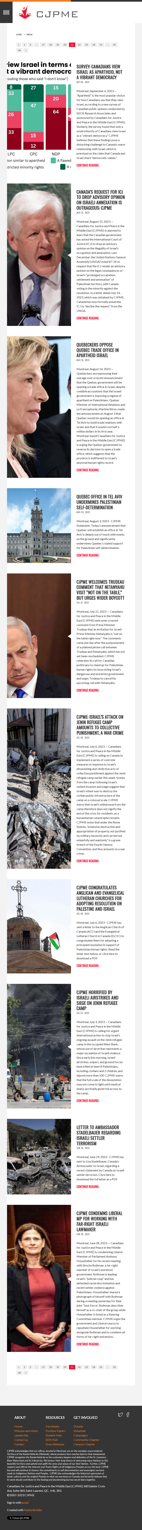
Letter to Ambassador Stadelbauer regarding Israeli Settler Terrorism (99, 1135)
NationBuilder (33, 1510)
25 (101, 44)
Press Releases (55, 1444)
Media (30, 34)
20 (65, 44)
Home (19, 34)
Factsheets (53, 1426)
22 (79, 44)
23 (86, 44)
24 (93, 44)
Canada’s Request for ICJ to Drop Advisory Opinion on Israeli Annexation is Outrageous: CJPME (101, 199)
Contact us (21, 1439)
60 (19, 50)
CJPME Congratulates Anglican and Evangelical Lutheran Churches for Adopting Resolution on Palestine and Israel (100, 898)
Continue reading (88, 165)
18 (50, 44)
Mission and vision (26, 1431)
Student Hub (54, 1435)
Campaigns (81, 1435)
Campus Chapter (84, 1444)
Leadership (21, 1435)
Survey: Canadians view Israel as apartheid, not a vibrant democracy (99, 71)
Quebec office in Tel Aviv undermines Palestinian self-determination (99, 501)
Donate (78, 1426)
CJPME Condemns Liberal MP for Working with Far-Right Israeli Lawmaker (99, 1221)
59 (114, 44)
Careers (19, 1444)
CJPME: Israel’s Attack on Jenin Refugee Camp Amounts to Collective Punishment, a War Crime (100, 724)
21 (72, 44)
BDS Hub (52, 1439)
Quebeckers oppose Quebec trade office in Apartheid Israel (98, 350)
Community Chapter (86, 1439)
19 (57, 44)
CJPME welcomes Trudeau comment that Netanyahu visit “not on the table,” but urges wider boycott (100, 589)
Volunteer (80, 1431)
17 (43, 44)
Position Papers (56, 1431)
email (25, 1502)
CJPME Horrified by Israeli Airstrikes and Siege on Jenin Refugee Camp (97, 1000)
